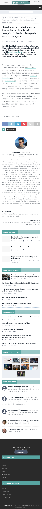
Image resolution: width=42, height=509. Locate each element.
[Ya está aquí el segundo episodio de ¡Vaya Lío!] (25, 367)
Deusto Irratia (7, 474)
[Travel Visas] (4, 389)
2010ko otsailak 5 (8, 331)
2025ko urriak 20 (8, 305)
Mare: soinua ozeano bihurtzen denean (14, 297)
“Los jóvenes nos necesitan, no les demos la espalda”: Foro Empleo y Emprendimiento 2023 (23, 412)
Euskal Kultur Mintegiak (11, 101)
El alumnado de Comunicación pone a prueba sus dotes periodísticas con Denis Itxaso (20, 290)
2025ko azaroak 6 (8, 285)
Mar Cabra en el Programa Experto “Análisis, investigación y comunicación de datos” (16, 336)
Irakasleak (5, 478)
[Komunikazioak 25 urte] (8, 367)
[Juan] (4, 432)
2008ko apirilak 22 (8, 319)
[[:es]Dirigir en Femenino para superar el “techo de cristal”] (6, 239)
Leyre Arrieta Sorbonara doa (20, 247)
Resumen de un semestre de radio (13, 329)
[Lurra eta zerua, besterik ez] (21, 373)
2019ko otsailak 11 (8, 325)
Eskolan (4, 468)
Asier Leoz (27, 241)
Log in (4, 488)
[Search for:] (21, 12)
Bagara (4, 465)
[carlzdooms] (4, 413)
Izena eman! (21, 452)
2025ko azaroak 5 (8, 293)
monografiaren (10, 81)
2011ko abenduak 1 (17, 261)
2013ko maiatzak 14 (10, 41)
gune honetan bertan (15, 52)
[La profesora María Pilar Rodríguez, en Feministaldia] (6, 259)
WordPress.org (6, 497)
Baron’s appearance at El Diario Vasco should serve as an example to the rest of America (23, 389)
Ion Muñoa (21, 41)
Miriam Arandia (28, 249)
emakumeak (11, 130)
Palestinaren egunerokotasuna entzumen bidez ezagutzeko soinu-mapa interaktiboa (25, 276)
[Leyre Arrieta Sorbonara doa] (6, 249)
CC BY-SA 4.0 (27, 505)
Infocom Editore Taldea (30, 261)
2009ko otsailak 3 (17, 241)
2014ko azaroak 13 (17, 249)
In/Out (3, 471)
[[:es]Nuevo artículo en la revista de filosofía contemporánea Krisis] (34, 367)
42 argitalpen (26, 152)
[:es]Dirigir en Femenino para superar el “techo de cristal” (24, 238)
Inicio (3, 462)
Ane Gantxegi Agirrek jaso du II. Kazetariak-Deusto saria (20, 283)
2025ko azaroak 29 (17, 279)
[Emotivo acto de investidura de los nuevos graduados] (16, 367)
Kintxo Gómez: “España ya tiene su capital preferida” (19, 344)
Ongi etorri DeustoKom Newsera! (18, 423)
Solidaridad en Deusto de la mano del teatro (16, 303)
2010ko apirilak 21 (8, 345)
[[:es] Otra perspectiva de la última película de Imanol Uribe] (34, 360)
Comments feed (7, 494)
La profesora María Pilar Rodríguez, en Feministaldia (24, 257)
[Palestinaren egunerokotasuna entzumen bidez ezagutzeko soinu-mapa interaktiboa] (6, 277)
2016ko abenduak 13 (9, 339)
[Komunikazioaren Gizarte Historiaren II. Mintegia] (16, 360)
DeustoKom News (12, 505)
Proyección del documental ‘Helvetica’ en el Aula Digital (20, 317)
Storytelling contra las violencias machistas (16, 323)
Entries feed (5, 491)
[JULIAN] (4, 400)
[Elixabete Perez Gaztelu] (4, 423)
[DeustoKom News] (21, 4)
